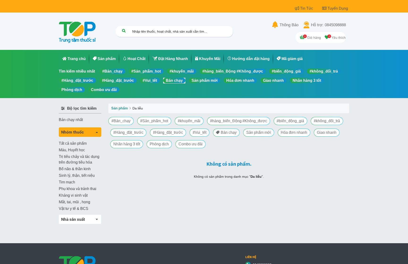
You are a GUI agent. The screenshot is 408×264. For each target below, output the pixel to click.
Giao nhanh (273, 80)
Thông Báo (289, 25)
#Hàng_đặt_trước (77, 80)
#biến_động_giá (286, 71)
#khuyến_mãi (182, 71)
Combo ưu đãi (104, 90)
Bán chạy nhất (71, 120)
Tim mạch (67, 182)
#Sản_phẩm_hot (146, 71)
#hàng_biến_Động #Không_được (232, 71)
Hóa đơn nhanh (240, 80)
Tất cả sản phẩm (73, 143)
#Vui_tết (150, 80)
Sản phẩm (119, 108)
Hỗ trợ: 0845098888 (328, 25)
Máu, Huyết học (72, 150)
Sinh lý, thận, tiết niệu (77, 175)
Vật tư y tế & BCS (73, 209)
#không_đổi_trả (324, 71)
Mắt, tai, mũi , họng (74, 202)
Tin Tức (307, 8)
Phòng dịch (71, 90)
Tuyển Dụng (337, 8)
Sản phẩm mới (204, 80)
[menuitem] (74, 58)
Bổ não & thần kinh (75, 169)
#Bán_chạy (112, 71)
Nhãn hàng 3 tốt (307, 80)
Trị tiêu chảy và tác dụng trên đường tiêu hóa (79, 159)
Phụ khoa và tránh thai (77, 189)
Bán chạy (174, 80)
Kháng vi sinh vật (73, 195)
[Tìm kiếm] (123, 30)
